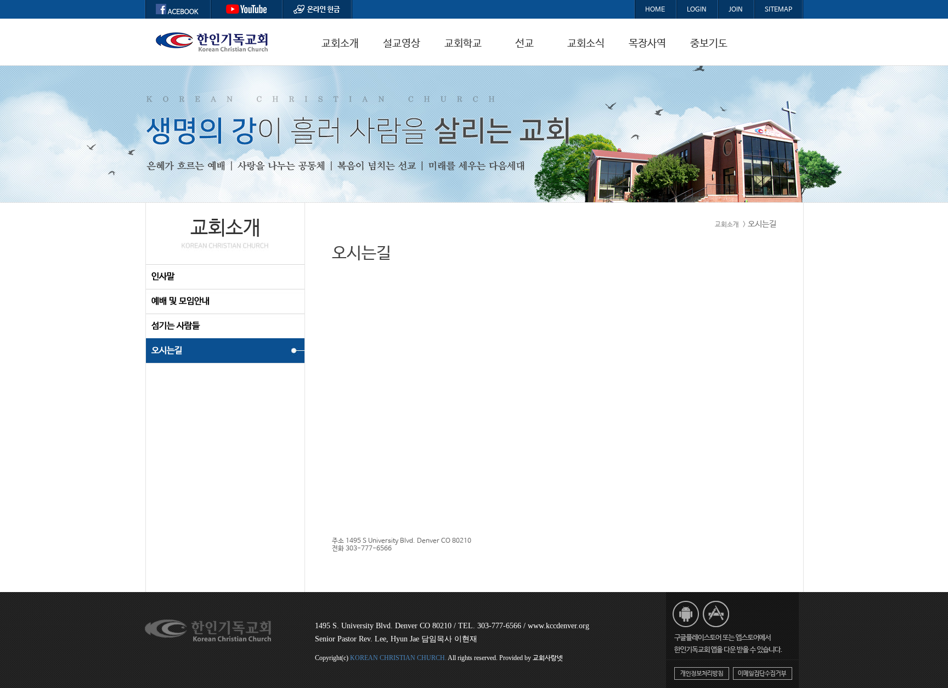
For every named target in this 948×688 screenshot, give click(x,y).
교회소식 (586, 44)
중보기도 (708, 44)
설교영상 (401, 44)
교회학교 (463, 44)
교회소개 (340, 44)
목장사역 (647, 44)
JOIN (736, 10)
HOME (655, 10)
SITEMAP (778, 10)
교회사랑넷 (548, 658)
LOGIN (697, 10)
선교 (524, 44)
